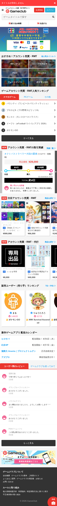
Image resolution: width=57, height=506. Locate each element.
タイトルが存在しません (12, 3)
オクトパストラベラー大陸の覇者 (21, 153)
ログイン (50, 10)
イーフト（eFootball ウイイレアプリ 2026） (27, 123)
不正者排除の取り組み (11, 494)
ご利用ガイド (34, 476)
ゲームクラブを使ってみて (43, 366)
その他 (47, 97)
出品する (43, 23)
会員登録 (39, 10)
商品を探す (49, 198)
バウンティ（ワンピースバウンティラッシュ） (28, 103)
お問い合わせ (8, 482)
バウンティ (15, 64)
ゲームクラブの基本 (19, 476)
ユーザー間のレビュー (14, 366)
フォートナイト (15, 82)
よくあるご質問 (9, 479)
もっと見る (28, 443)
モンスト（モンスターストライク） (23, 117)
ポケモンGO (42, 82)
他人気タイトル (47, 56)
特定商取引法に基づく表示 (37, 491)
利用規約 (21, 491)
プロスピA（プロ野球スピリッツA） (23, 110)
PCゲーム (28, 97)
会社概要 (6, 476)
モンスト (42, 73)
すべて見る (28, 138)
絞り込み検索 (16, 23)
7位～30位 (49, 286)
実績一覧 (50, 148)
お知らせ (39, 479)
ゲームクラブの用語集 (25, 479)
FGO (15, 73)
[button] (3, 39)
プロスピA (42, 64)
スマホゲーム (9, 97)
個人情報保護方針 (10, 491)
